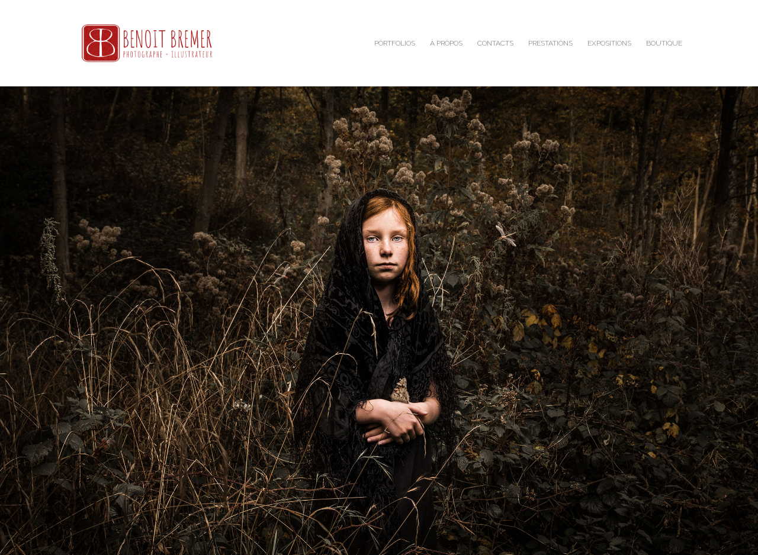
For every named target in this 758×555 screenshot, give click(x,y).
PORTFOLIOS (394, 43)
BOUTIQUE (664, 43)
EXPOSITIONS (609, 43)
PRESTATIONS (550, 43)
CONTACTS (495, 43)
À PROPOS (446, 43)
